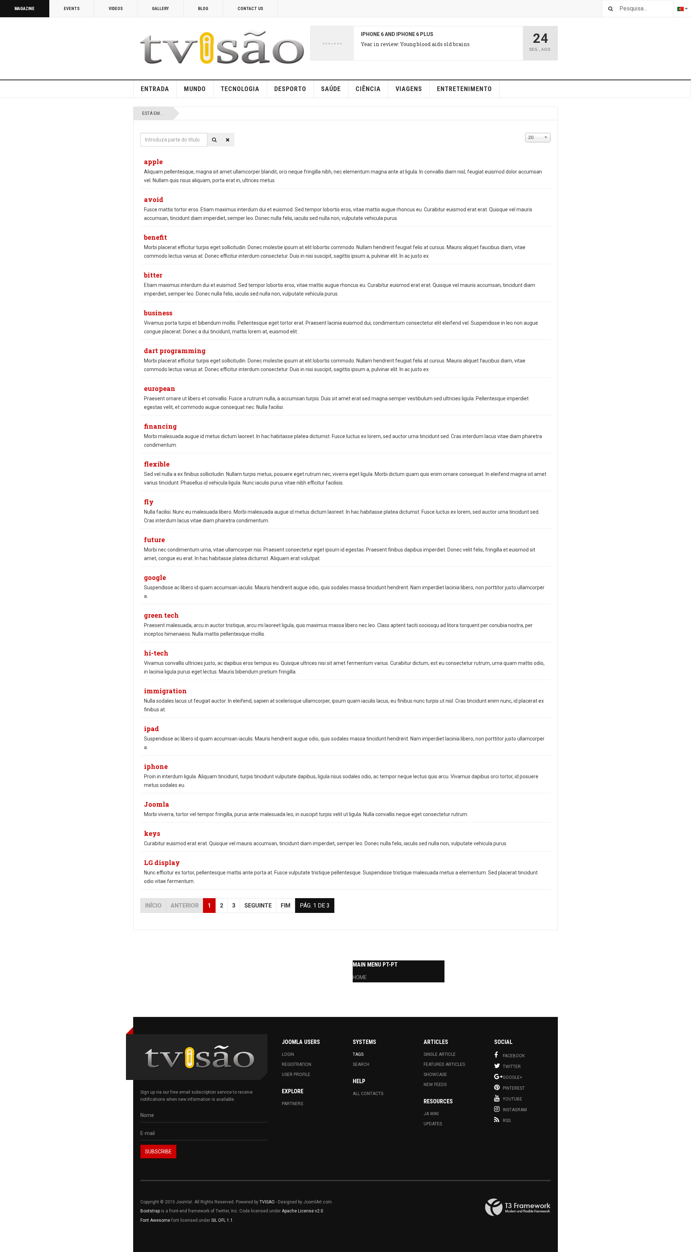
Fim (285, 905)
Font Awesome (155, 1220)
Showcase (435, 1074)
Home (360, 977)
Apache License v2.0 (302, 1210)
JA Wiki (431, 1113)
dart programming (175, 350)
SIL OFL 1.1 (222, 1220)
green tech (161, 615)
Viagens (409, 89)
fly (149, 501)
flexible (157, 464)
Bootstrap (150, 1210)
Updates (433, 1123)
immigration (165, 690)
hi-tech (156, 653)
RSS (507, 1120)
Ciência (368, 89)
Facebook (514, 1055)
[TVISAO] (221, 47)
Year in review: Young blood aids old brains (415, 44)
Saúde (331, 89)
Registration (296, 1064)
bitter (153, 275)
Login (288, 1054)
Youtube (512, 1099)
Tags (358, 1054)
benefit (155, 237)
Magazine (24, 8)
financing (160, 426)
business (158, 313)
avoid (153, 199)
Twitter (512, 1066)
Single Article (440, 1054)
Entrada (155, 89)
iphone (156, 766)
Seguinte (258, 905)
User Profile (296, 1074)
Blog (203, 8)
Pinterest (514, 1088)
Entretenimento (464, 89)
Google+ (512, 1077)
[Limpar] (227, 140)
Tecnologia (240, 89)
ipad (151, 728)
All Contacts (368, 1093)
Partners (292, 1103)
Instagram (515, 1109)
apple (153, 161)
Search (361, 1064)
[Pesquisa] (214, 140)
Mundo (195, 89)
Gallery (160, 8)
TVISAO (267, 1201)
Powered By (518, 1207)
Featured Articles (444, 1064)
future (154, 539)
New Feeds (435, 1084)
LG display (162, 862)
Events (72, 8)
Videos (116, 8)
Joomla (156, 804)
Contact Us (250, 8)
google (155, 577)
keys (152, 833)
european (159, 388)
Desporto (290, 89)
